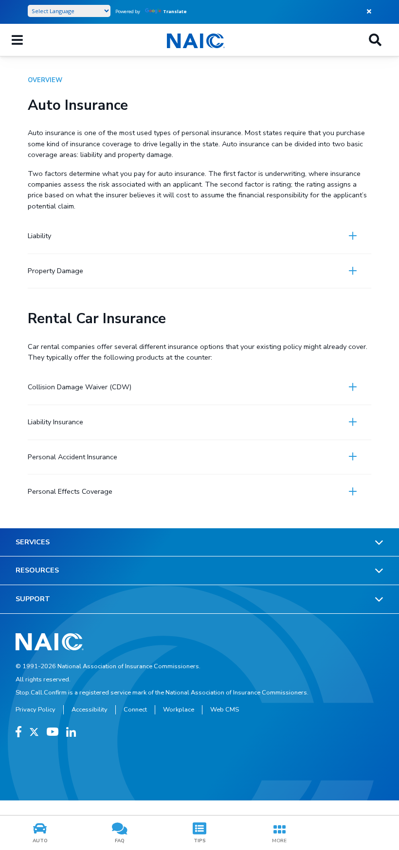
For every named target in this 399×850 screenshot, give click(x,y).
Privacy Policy (35, 709)
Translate (175, 11)
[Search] (375, 40)
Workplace (178, 709)
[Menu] (17, 40)
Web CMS (224, 709)
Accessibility (90, 709)
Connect (135, 709)
